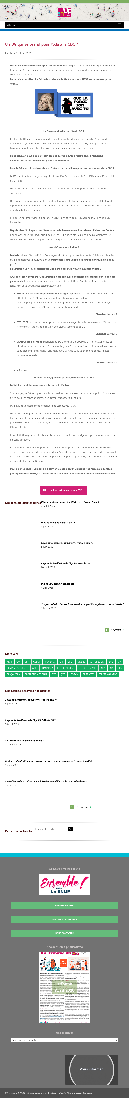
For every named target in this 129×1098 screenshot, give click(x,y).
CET (27, 661)
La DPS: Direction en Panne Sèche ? (24, 740)
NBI (112, 668)
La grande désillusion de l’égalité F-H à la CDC (66, 563)
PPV (120, 668)
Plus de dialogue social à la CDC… (59, 522)
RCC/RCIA (74, 674)
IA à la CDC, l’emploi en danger (57, 583)
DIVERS (81, 661)
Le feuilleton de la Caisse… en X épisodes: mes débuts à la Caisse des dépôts (46, 781)
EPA (119, 661)
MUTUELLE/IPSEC (88, 668)
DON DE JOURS (97, 661)
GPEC (35, 668)
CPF (61, 661)
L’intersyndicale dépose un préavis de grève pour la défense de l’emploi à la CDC (48, 761)
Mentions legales (74, 1093)
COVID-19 (50, 661)
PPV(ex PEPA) (13, 674)
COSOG (37, 661)
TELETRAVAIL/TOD (108, 674)
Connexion (87, 1093)
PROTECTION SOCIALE (36, 674)
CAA (18, 661)
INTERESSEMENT (65, 668)
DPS (111, 661)
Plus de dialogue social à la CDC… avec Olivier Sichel (70, 502)
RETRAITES (88, 674)
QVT (63, 674)
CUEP (70, 661)
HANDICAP (47, 668)
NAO (103, 668)
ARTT (9, 661)
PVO (54, 674)
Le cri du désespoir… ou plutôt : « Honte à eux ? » (67, 542)
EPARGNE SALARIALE (17, 668)
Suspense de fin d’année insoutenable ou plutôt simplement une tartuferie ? (82, 604)
